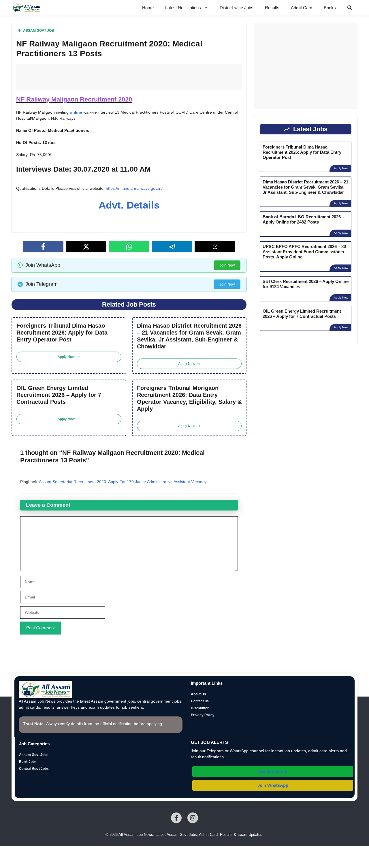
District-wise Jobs (236, 7)
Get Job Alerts (272, 771)
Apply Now (341, 168)
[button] (349, 8)
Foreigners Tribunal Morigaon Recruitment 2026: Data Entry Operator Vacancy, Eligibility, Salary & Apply (189, 398)
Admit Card (301, 7)
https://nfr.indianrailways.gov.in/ (134, 188)
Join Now (227, 265)
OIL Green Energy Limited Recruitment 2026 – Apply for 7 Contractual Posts (58, 395)
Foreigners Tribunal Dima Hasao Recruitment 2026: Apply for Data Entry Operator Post (62, 332)
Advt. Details (129, 205)
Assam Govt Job (38, 31)
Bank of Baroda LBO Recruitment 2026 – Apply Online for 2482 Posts (303, 219)
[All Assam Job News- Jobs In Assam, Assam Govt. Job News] (26, 8)
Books (330, 7)
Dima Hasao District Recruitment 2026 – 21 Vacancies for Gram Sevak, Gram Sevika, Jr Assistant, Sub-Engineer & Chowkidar (189, 336)
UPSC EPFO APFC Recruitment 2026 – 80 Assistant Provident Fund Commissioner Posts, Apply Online (304, 251)
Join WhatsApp (272, 785)
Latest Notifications (183, 7)
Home (148, 7)
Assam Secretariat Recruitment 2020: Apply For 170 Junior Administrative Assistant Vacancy (122, 481)
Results (272, 7)
